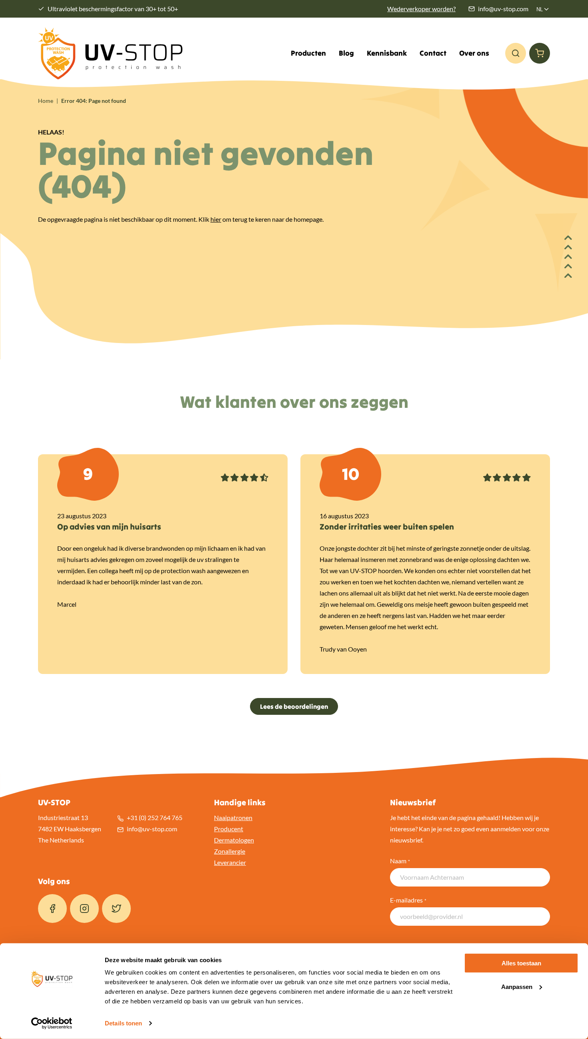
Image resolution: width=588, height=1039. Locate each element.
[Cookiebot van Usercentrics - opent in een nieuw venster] (52, 1023)
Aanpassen (516, 986)
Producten (308, 53)
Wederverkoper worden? (421, 8)
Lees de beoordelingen (294, 706)
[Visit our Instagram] (84, 908)
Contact (433, 53)
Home (45, 100)
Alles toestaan (521, 963)
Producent (228, 828)
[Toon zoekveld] (515, 53)
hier (215, 219)
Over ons (474, 53)
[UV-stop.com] (110, 53)
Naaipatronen (233, 817)
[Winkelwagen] (539, 53)
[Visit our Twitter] (116, 908)
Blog (346, 53)
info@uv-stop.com (503, 8)
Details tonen (123, 1023)
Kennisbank (387, 53)
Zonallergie (229, 851)
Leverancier (230, 862)
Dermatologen (234, 840)
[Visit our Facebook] (52, 908)
